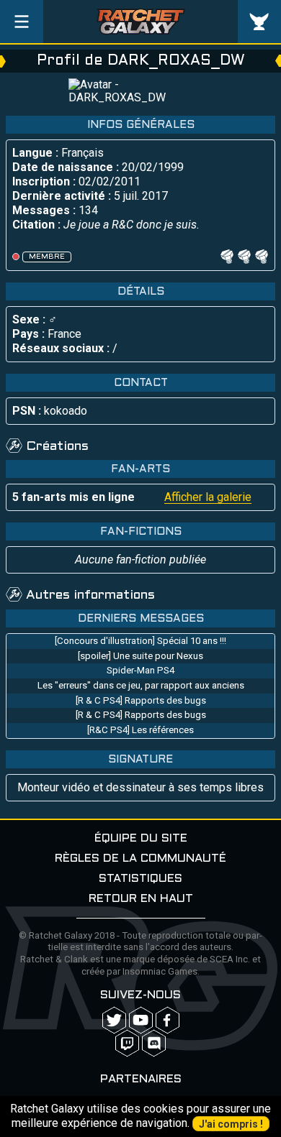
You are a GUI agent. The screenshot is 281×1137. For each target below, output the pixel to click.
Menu (21, 21)
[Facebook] (167, 1020)
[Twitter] (114, 1020)
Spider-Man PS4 (140, 670)
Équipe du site (140, 838)
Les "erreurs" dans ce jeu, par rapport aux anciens (140, 685)
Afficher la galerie (207, 497)
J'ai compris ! (231, 1124)
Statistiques (140, 878)
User (259, 21)
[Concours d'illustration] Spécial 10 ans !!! (140, 640)
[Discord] (154, 1043)
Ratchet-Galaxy (141, 21)
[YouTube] (141, 1020)
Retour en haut (141, 898)
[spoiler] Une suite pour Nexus (140, 655)
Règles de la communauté (140, 858)
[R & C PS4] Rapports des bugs (141, 700)
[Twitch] (127, 1043)
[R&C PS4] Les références (140, 729)
